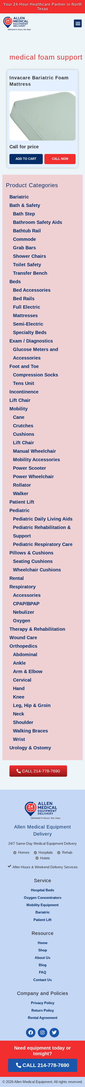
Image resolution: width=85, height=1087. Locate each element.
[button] (78, 23)
